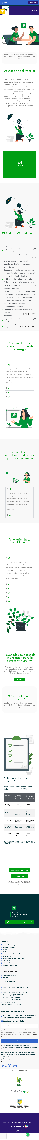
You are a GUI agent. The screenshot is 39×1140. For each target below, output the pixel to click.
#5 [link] (9, 597)
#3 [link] (9, 392)
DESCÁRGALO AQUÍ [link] (28, 326)
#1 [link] (9, 365)
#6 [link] (9, 601)
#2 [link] (9, 388)
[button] (19, 365)
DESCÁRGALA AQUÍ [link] (27, 314)
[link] (2, 11)
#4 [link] (9, 397)
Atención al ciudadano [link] (9, 971)
